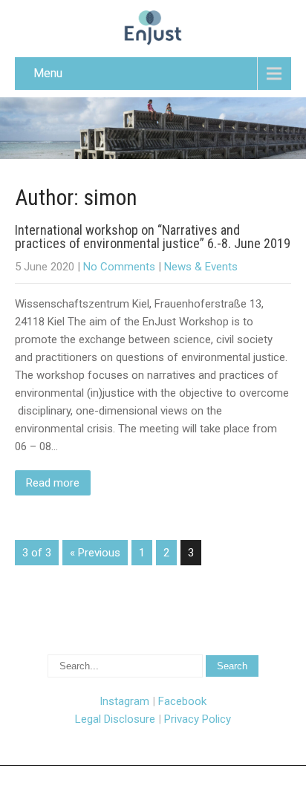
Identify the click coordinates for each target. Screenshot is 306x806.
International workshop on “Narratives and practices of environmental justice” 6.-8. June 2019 (152, 236)
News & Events (201, 266)
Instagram (124, 701)
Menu (47, 73)
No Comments (119, 266)
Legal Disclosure (115, 719)
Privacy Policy (197, 719)
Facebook (182, 701)
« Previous (95, 552)
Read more (52, 483)
